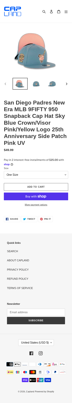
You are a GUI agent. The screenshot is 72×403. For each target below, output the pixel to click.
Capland (30, 391)
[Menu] (66, 11)
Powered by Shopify (44, 391)
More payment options (36, 204)
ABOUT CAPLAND (18, 260)
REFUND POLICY (17, 278)
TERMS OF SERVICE (20, 288)
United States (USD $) (35, 342)
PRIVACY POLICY (18, 269)
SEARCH (12, 251)
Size (6, 168)
